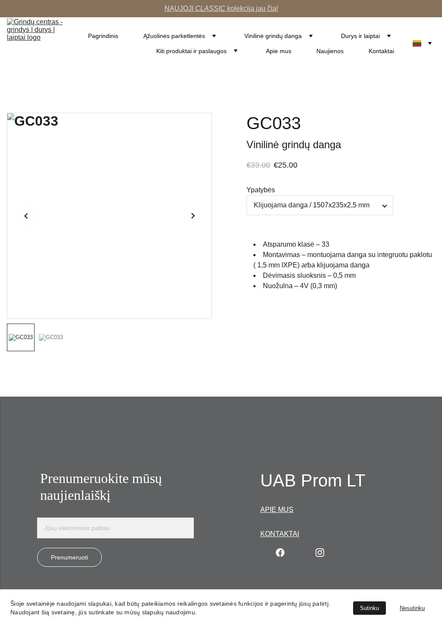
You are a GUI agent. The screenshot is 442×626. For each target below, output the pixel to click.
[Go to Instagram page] (320, 552)
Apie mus (278, 51)
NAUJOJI (179, 8)
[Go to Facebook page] (280, 552)
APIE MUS (277, 509)
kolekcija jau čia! (251, 8)
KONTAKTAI (279, 533)
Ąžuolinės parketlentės (174, 35)
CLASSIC (210, 8)
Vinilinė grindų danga (273, 35)
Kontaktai (381, 51)
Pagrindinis (103, 35)
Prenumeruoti (69, 557)
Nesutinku (412, 608)
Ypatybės (260, 190)
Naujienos (330, 51)
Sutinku (369, 608)
